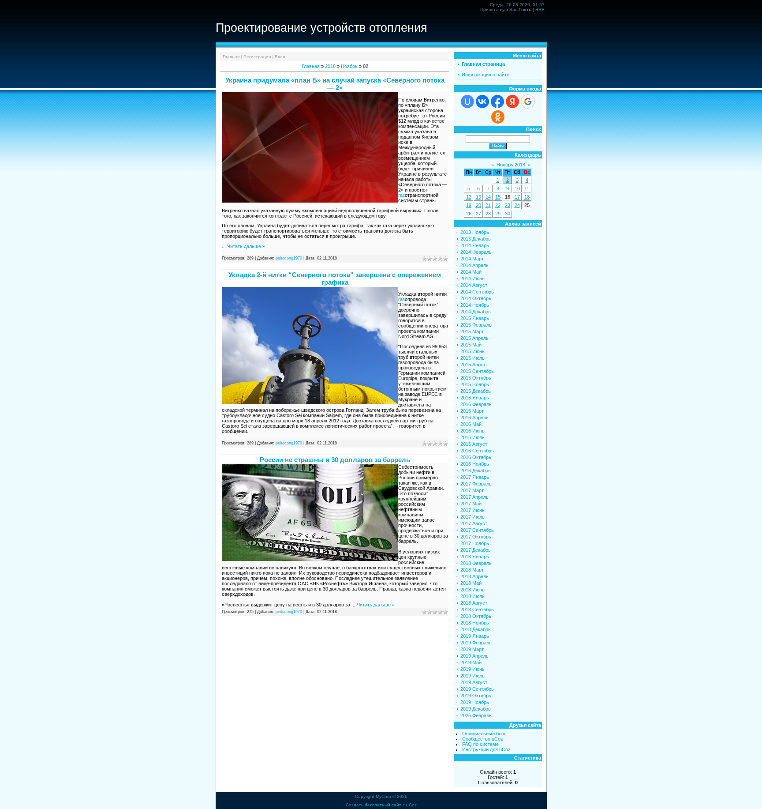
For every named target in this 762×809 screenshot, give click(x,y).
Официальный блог (484, 733)
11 (526, 188)
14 (488, 196)
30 (507, 213)
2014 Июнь (472, 278)
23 (507, 205)
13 (478, 196)
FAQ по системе (480, 744)
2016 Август (473, 444)
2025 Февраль (476, 715)
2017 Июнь (472, 510)
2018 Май (471, 583)
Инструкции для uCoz (486, 749)
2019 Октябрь (475, 695)
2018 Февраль (476, 563)
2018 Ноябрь (474, 622)
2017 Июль (472, 516)
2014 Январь (474, 245)
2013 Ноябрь (474, 232)
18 (527, 196)
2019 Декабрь (475, 708)
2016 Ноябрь (474, 464)
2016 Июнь (472, 430)
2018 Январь (474, 556)
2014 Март (472, 258)
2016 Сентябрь (477, 450)
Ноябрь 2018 (511, 164)
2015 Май (471, 344)
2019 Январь (474, 636)
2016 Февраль (476, 404)
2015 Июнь (472, 351)
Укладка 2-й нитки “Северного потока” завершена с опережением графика (334, 278)
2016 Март (472, 411)
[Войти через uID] (467, 101)
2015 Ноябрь (474, 384)
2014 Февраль (476, 252)
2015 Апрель (474, 338)
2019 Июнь (472, 669)
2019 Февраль (476, 642)
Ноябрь (349, 66)
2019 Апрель (474, 655)
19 (468, 205)
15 (498, 196)
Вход (280, 56)
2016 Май (471, 424)
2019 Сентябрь (477, 689)
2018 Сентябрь (477, 609)
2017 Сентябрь (477, 530)
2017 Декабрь (475, 550)
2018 (330, 66)
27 (478, 213)
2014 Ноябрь (474, 305)
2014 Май (471, 272)
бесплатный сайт (383, 804)
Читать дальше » (246, 246)
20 (478, 205)
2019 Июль (472, 675)
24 (517, 205)
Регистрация (257, 56)
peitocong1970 (289, 258)
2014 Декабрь (475, 311)
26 (468, 213)
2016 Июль (472, 437)
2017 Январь (474, 477)
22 (498, 205)
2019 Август (473, 682)
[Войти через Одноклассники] (497, 117)
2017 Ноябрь (474, 543)
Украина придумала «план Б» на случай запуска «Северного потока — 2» (334, 83)
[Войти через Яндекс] (512, 101)
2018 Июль (472, 596)
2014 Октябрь (475, 298)
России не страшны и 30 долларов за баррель (335, 459)
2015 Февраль (476, 324)
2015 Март (472, 331)
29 (498, 213)
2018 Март (472, 569)
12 (468, 196)
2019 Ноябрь (474, 702)
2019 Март (472, 649)
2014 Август (473, 285)
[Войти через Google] (528, 101)
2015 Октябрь (475, 377)
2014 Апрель (474, 265)
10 (517, 188)
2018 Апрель (474, 576)
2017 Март (472, 490)
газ (401, 195)
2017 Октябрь (475, 536)
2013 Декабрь (475, 238)
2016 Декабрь (475, 470)
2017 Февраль (476, 483)
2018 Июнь (472, 589)
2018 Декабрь (475, 629)
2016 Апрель (474, 417)
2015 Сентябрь (477, 371)
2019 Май (471, 662)
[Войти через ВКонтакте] (482, 101)
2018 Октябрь (475, 616)
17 (517, 196)
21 (488, 205)
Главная (231, 56)
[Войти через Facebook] (497, 101)
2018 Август (473, 603)
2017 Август (473, 523)
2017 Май (471, 503)
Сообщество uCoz (482, 738)
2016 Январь (474, 397)
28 (488, 213)
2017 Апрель (474, 497)
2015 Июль (472, 358)
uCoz (411, 804)
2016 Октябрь (475, 457)
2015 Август (473, 364)
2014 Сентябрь (477, 291)
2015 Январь (474, 318)
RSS (540, 9)
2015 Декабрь (475, 391)
